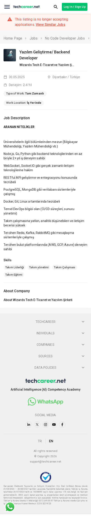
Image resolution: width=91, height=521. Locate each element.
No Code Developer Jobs (65, 38)
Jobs (34, 38)
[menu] (7, 6)
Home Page (13, 38)
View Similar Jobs (50, 25)
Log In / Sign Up (75, 6)
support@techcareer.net (45, 461)
